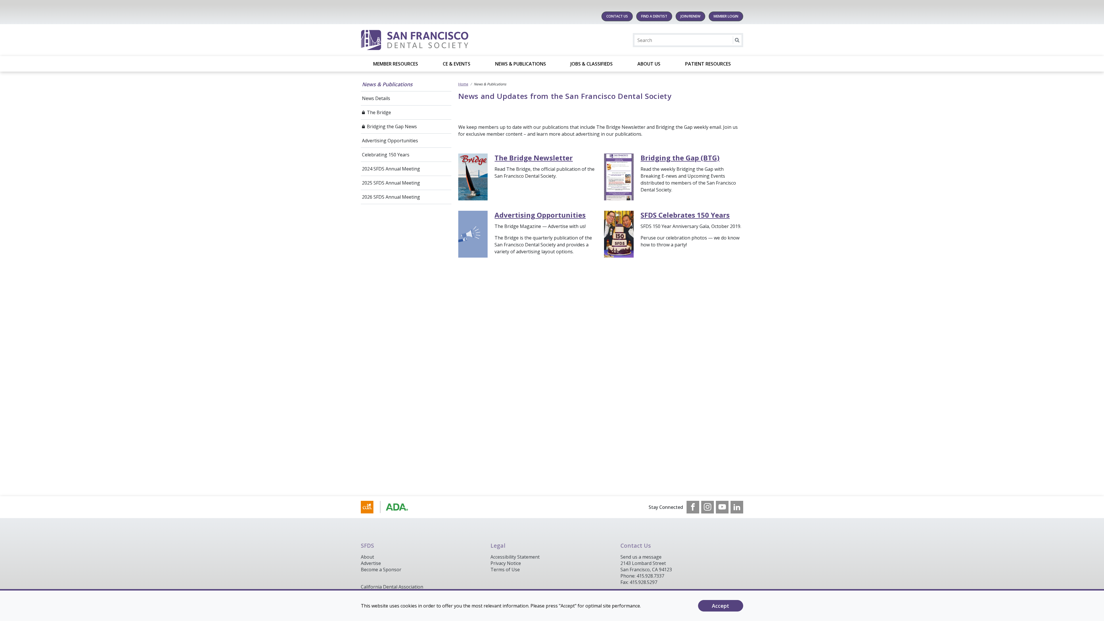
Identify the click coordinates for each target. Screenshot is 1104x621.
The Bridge (379, 112)
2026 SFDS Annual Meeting (391, 197)
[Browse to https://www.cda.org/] (390, 507)
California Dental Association (392, 587)
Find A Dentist (654, 16)
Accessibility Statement (515, 557)
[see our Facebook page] (693, 507)
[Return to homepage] (435, 40)
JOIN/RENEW (690, 16)
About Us (648, 64)
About (367, 557)
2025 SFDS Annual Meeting (391, 183)
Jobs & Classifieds (591, 64)
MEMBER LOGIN (726, 16)
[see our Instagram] (707, 507)
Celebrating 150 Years (385, 155)
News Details (376, 98)
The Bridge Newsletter (533, 157)
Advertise (371, 563)
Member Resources (395, 64)
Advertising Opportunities (390, 140)
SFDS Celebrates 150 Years (685, 215)
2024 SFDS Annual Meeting (391, 169)
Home (463, 84)
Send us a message (641, 557)
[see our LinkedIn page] (737, 507)
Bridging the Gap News (392, 126)
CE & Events (456, 64)
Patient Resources (708, 64)
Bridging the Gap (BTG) (680, 157)
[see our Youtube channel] (722, 507)
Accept (720, 605)
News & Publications (520, 64)
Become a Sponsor (381, 569)
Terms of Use (505, 569)
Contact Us (617, 16)
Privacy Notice (505, 563)
